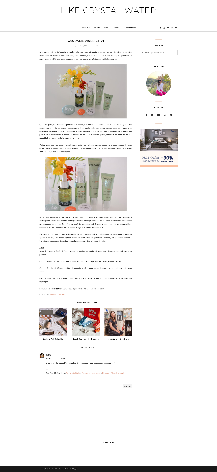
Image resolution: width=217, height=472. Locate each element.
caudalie (62, 294)
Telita (48, 355)
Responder (127, 386)
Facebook (86, 373)
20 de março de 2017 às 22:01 (56, 358)
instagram (96, 373)
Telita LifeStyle (73, 373)
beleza (53, 294)
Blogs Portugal (117, 373)
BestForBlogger (72, 469)
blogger (105, 373)
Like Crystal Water (109, 10)
